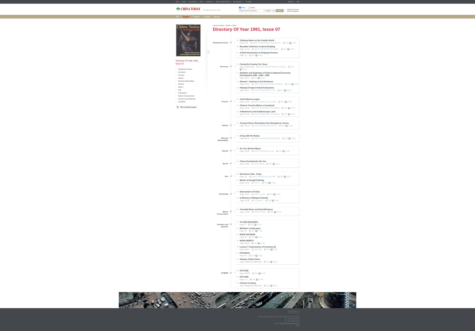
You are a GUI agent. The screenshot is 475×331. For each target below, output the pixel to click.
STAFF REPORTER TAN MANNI (266, 108)
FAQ (201, 2)
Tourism (181, 75)
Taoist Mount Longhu (250, 99)
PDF (287, 43)
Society (181, 84)
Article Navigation (293, 11)
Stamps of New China (250, 259)
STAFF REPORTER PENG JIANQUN (268, 84)
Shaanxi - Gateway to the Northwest (256, 81)
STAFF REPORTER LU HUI (265, 90)
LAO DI (257, 183)
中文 (297, 2)
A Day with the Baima (250, 136)
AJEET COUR (259, 194)
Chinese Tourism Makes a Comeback (257, 105)
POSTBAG (245, 253)
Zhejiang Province (185, 69)
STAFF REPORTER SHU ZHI (265, 126)
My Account (237, 2)
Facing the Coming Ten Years (253, 64)
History (181, 78)
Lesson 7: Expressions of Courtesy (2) (258, 247)
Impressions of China (250, 192)
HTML (294, 43)
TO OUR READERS (249, 222)
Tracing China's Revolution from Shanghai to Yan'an (264, 123)
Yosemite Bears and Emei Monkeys (256, 209)
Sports (180, 87)
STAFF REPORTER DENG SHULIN (267, 43)
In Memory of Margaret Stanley (254, 198)
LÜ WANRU (258, 200)
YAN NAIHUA (259, 164)
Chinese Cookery (248, 283)
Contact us (209, 2)
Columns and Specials (187, 99)
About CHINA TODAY (223, 2)
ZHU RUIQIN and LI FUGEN (265, 102)
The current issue (188, 107)
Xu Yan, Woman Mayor (250, 149)
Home (184, 2)
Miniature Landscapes (250, 228)
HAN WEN (258, 249)
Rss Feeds (192, 2)
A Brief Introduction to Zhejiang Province (259, 53)
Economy (181, 72)
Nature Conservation (186, 96)
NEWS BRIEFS (247, 241)
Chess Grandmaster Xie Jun (253, 161)
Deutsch (217, 17)
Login (249, 2)
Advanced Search (293, 9)
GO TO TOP (293, 312)
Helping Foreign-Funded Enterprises (257, 88)
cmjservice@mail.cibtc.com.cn (289, 323)
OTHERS (181, 102)
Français (206, 17)
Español (196, 17)
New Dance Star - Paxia (250, 174)
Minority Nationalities (186, 81)
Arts (179, 90)
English (290, 2)
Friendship (182, 93)
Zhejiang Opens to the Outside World (257, 40)
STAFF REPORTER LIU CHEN (263, 177)
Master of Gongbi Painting (252, 180)
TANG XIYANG (260, 212)
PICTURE (244, 271)
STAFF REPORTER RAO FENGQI (272, 67)
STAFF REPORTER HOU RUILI (266, 49)
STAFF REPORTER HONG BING (267, 138)
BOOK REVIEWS (247, 234)
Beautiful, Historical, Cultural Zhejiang (257, 47)
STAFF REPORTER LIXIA (264, 151)
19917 (234, 25)
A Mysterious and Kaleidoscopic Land (257, 112)
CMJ (177, 2)
